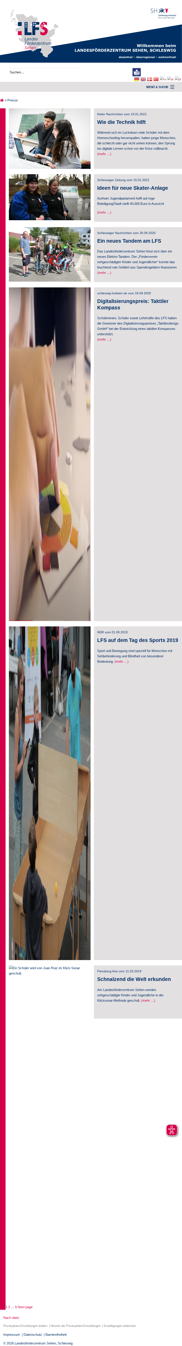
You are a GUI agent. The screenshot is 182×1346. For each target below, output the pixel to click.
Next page (25, 1307)
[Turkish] (156, 79)
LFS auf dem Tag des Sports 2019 (137, 640)
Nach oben (11, 1318)
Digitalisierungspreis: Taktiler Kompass (132, 304)
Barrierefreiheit (56, 1334)
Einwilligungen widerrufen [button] (120, 1326)
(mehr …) (148, 1000)
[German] (137, 79)
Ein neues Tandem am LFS (129, 241)
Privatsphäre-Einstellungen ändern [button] (25, 1326)
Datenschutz (33, 1334)
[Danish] (150, 79)
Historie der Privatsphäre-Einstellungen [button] (76, 1326)
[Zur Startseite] (91, 31)
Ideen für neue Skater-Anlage (132, 188)
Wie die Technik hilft (121, 122)
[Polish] (178, 79)
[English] (143, 79)
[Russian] (163, 79)
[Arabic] (171, 79)
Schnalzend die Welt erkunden (134, 979)
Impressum (11, 1334)
